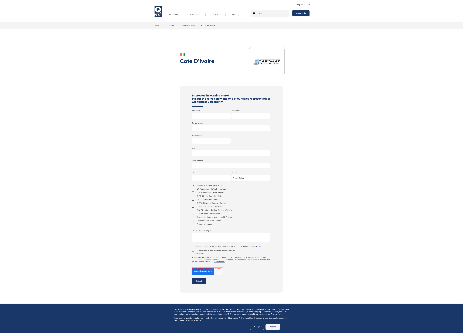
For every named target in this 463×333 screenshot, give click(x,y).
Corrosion (194, 14)
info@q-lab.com (255, 246)
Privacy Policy (219, 261)
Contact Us (301, 13)
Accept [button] (257, 326)
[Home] (158, 13)
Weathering (173, 14)
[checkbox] (231, 206)
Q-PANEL (215, 14)
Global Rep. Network (189, 25)
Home (157, 25)
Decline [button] (272, 326)
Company (235, 14)
